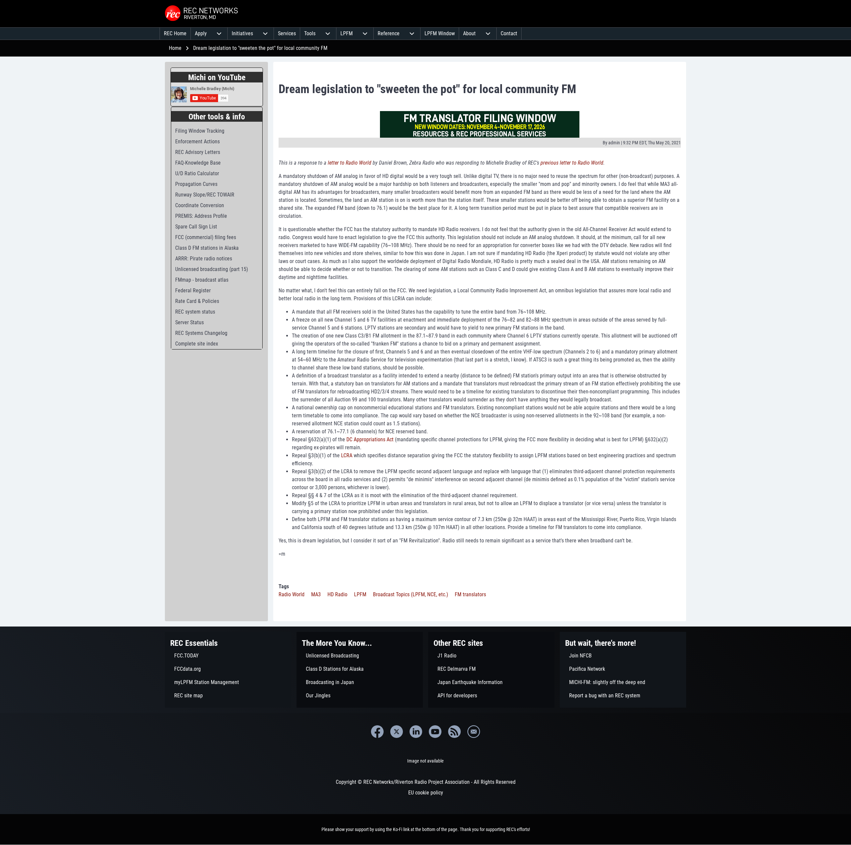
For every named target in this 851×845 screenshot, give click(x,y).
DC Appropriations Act (370, 439)
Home (175, 48)
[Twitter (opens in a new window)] (396, 731)
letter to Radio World (349, 163)
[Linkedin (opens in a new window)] (416, 731)
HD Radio (337, 594)
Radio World (291, 594)
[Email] (473, 731)
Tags (284, 586)
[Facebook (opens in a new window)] (377, 731)
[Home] (202, 13)
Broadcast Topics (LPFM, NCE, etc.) (410, 594)
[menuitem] (175, 34)
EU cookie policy (425, 792)
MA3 (316, 594)
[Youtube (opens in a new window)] (435, 731)
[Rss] (454, 731)
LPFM (360, 594)
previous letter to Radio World (572, 163)
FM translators (470, 594)
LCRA (346, 455)
